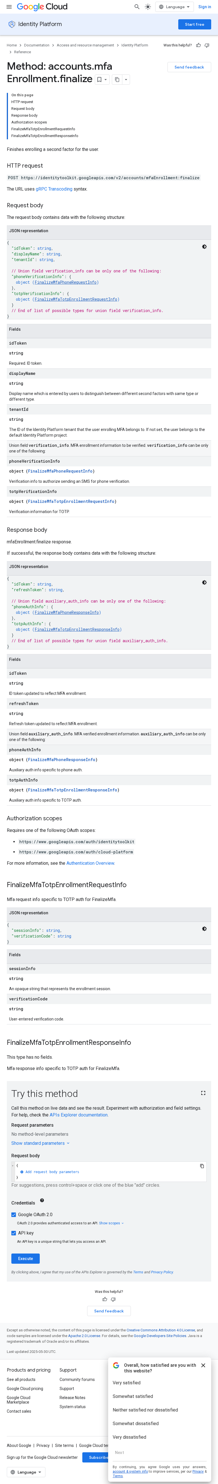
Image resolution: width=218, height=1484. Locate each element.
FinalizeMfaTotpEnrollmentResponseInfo (77, 629)
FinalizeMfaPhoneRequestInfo (66, 282)
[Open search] (137, 6)
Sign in (204, 7)
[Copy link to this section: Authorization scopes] (68, 818)
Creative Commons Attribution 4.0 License (161, 1330)
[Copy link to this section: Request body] (48, 205)
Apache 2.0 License (84, 1336)
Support (67, 1388)
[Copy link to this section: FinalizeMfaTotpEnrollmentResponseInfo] (136, 1043)
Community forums (77, 1379)
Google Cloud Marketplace (18, 1399)
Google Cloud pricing (25, 1388)
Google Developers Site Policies (160, 1336)
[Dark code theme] (204, 246)
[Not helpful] (207, 45)
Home (12, 45)
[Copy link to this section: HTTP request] (48, 166)
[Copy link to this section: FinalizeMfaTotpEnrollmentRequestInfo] (132, 885)
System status (73, 1406)
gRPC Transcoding (54, 189)
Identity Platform (40, 24)
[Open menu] (9, 7)
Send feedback (189, 67)
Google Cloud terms (96, 1445)
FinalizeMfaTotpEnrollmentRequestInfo (76, 299)
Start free (194, 24)
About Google (19, 1445)
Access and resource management (85, 45)
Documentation (36, 45)
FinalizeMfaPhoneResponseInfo (67, 612)
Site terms (64, 1445)
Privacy (43, 1445)
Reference (22, 52)
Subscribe (99, 1457)
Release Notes (72, 1397)
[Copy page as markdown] (117, 79)
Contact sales (19, 1411)
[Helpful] (198, 45)
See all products (21, 1379)
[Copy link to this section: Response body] (52, 530)
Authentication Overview (90, 863)
